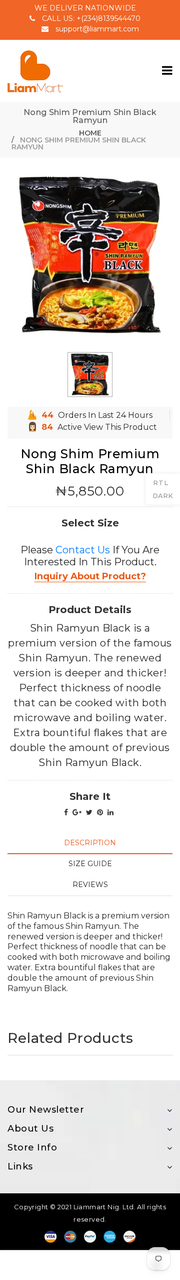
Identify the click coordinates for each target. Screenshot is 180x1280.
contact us (83, 550)
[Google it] (77, 812)
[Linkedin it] (111, 812)
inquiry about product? (90, 576)
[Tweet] (89, 812)
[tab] (90, 843)
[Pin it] (100, 812)
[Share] (66, 812)
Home (90, 132)
